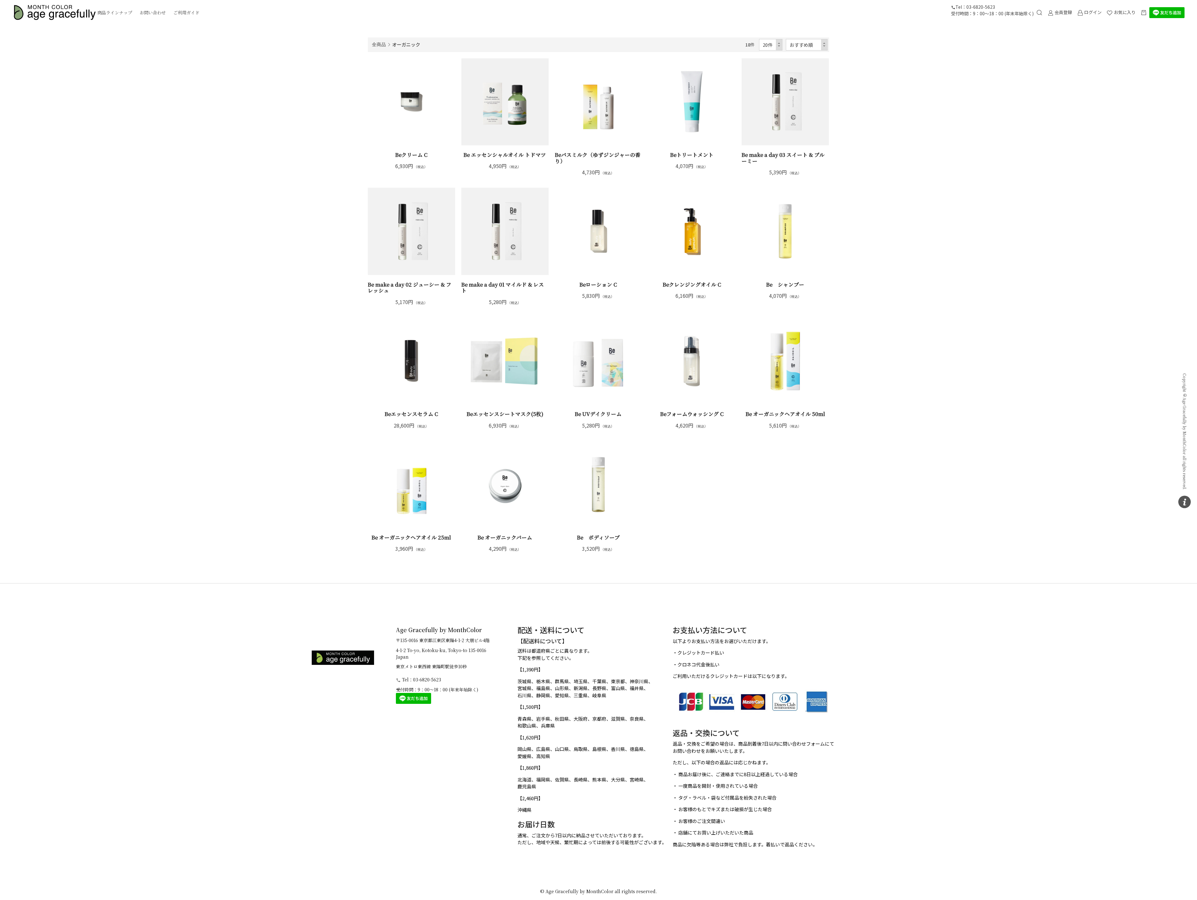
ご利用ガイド (186, 12)
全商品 (379, 44)
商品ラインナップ (114, 12)
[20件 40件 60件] (771, 45)
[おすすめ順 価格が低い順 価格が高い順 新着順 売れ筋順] (807, 45)
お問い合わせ (153, 12)
